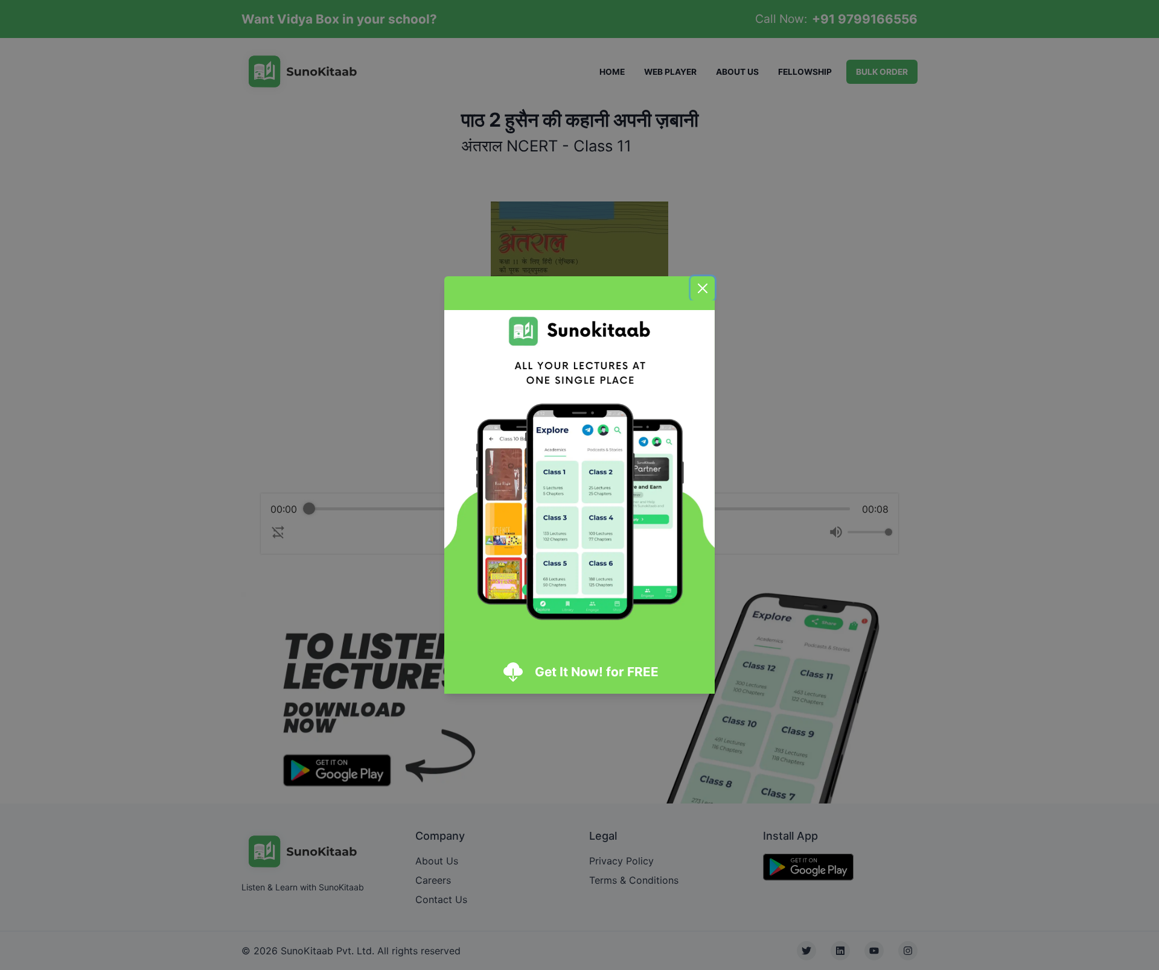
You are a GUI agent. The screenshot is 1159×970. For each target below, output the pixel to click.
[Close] (703, 288)
